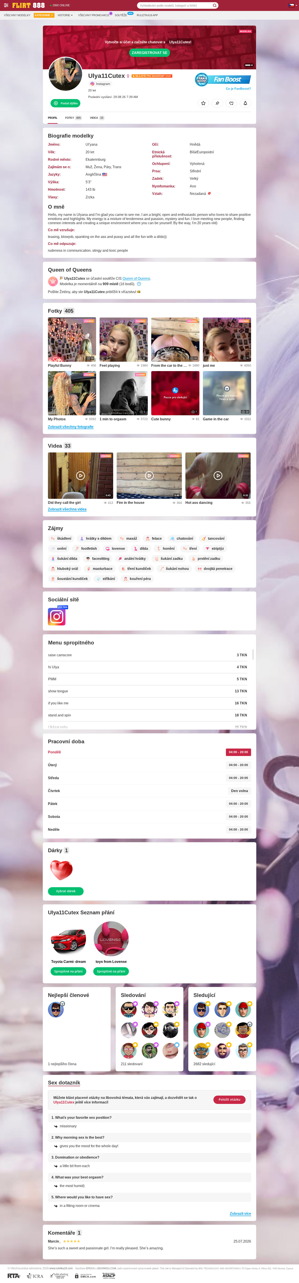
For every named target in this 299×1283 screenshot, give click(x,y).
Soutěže (121, 15)
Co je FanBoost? (238, 88)
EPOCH (90, 1268)
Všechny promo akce (93, 15)
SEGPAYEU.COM (106, 1268)
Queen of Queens (136, 278)
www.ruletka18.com (61, 1268)
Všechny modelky (17, 15)
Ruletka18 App (147, 15)
